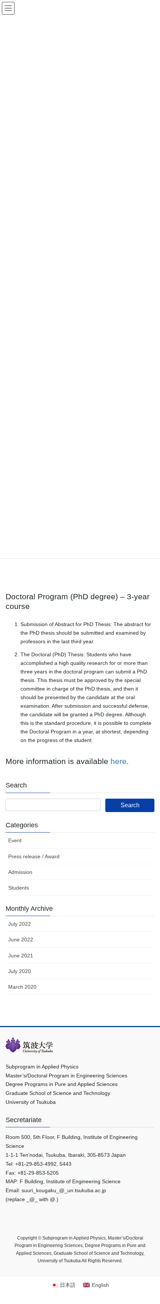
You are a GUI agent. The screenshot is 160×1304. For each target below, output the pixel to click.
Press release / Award (34, 856)
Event (15, 840)
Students (18, 888)
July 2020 (19, 971)
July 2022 (19, 924)
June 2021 (20, 956)
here (119, 761)
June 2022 (20, 940)
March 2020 (22, 987)
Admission (20, 872)
